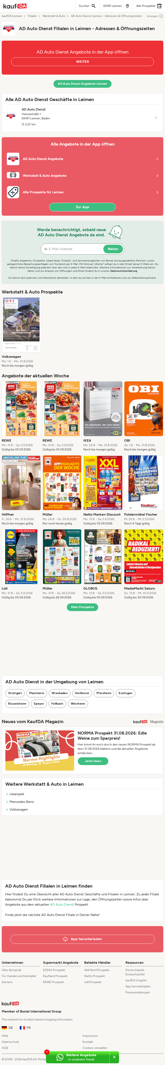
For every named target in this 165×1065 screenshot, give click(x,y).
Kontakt (87, 1042)
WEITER (82, 62)
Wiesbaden (60, 693)
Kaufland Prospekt (55, 976)
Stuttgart (15, 693)
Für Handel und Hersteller (19, 976)
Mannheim (36, 693)
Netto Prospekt (94, 976)
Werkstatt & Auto (54, 16)
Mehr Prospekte (82, 607)
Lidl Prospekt (92, 982)
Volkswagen (18, 809)
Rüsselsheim (17, 703)
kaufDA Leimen (12, 16)
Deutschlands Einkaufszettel (135, 972)
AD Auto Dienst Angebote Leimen (82, 84)
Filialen (32, 16)
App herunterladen (138, 986)
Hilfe (5, 1036)
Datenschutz (10, 1042)
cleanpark (16, 794)
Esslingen (125, 693)
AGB (5, 1048)
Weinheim (78, 703)
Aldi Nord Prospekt (96, 970)
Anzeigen (152, 16)
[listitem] (21, 332)
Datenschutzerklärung (123, 270)
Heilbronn (82, 693)
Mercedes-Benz (21, 802)
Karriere (7, 982)
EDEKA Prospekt (54, 970)
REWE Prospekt (53, 982)
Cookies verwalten (94, 1048)
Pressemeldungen (137, 992)
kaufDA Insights (136, 980)
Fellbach (57, 703)
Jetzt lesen (93, 761)
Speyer (39, 703)
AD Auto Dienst (62, 904)
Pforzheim (103, 693)
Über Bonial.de (11, 970)
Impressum (90, 1036)
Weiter (113, 249)
